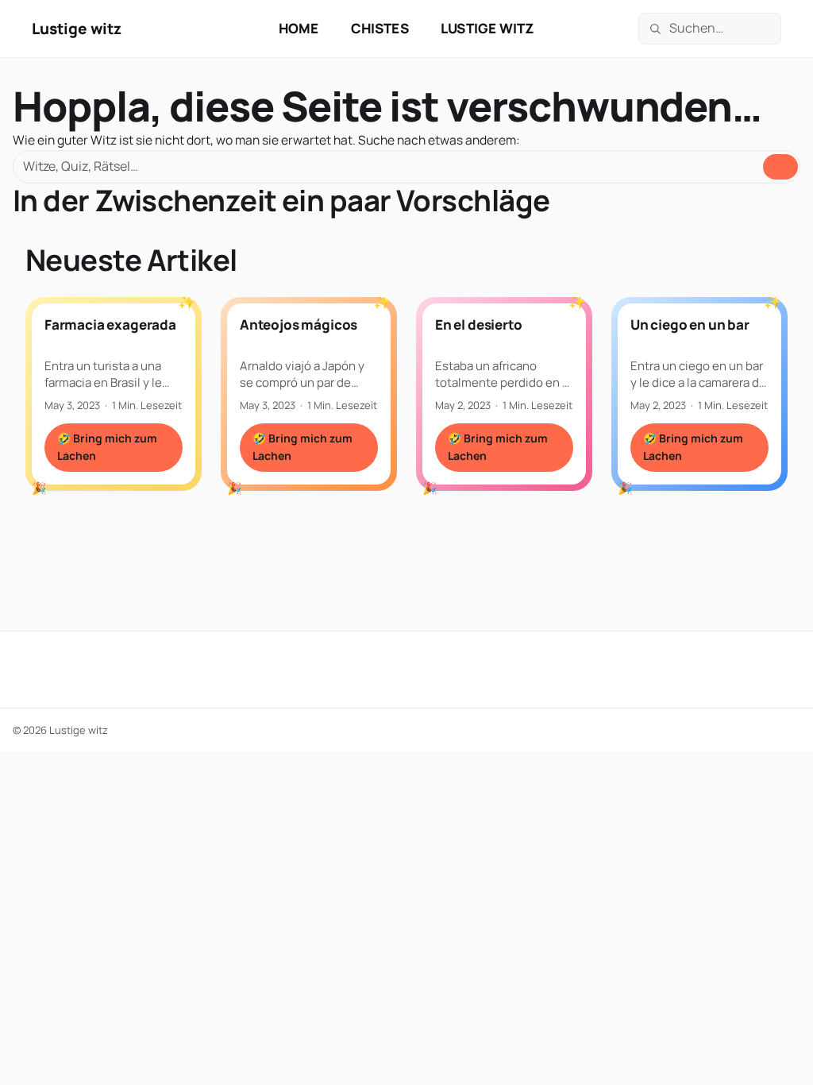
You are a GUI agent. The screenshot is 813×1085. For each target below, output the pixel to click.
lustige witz (487, 28)
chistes (380, 28)
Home (299, 28)
